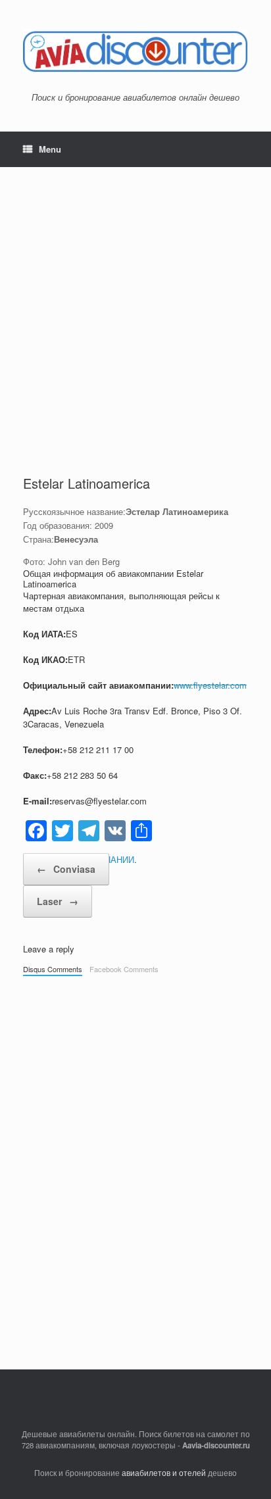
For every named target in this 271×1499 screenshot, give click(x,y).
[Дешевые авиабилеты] (135, 51)
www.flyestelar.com (210, 685)
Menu (50, 149)
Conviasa (66, 868)
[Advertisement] (135, 332)
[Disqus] (135, 1166)
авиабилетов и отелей (164, 1472)
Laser (57, 901)
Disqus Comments (52, 969)
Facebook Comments (124, 969)
